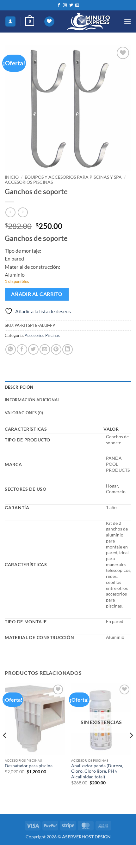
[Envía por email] (45, 349)
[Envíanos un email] (77, 5)
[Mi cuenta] (10, 21)
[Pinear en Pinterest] (56, 349)
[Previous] (5, 747)
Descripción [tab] (19, 387)
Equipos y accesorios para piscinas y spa (73, 177)
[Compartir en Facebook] (22, 349)
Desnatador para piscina (29, 765)
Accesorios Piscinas (29, 182)
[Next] (131, 747)
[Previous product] (23, 212)
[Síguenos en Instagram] (65, 5)
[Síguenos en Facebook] (59, 5)
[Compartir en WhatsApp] (10, 349)
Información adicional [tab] (32, 399)
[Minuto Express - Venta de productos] (89, 21)
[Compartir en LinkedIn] (67, 349)
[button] (29, 21)
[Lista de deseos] (49, 21)
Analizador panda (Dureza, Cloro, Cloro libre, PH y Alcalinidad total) (97, 771)
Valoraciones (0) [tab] (24, 412)
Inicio (12, 177)
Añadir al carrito (37, 294)
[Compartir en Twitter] (33, 349)
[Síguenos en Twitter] (71, 5)
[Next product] (10, 212)
